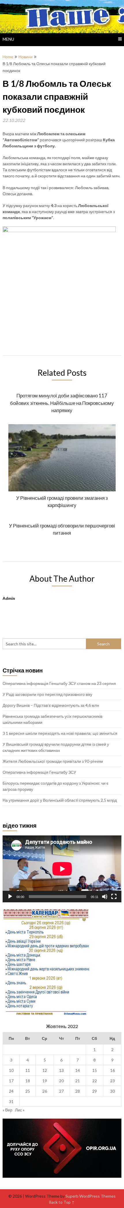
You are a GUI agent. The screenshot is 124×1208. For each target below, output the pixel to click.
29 (94, 1091)
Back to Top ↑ (62, 1202)
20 (61, 1080)
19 (44, 1080)
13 (61, 1070)
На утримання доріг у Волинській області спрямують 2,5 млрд (60, 800)
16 (112, 1070)
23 (112, 1080)
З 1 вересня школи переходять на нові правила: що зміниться (60, 733)
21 (77, 1080)
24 (11, 1091)
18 (27, 1080)
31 (11, 1101)
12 (44, 1070)
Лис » (20, 1109)
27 (61, 1091)
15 (94, 1070)
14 (77, 1070)
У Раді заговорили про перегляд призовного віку (47, 694)
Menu (8, 39)
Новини (25, 56)
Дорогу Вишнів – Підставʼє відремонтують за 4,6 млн (51, 705)
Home (8, 56)
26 (44, 1091)
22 (94, 1080)
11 (27, 1070)
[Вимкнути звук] (105, 896)
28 (77, 1091)
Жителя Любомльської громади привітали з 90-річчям (53, 761)
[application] (62, 868)
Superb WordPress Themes (90, 1196)
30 (112, 1091)
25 (27, 1091)
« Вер (7, 1109)
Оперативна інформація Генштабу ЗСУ (39, 772)
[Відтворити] (10, 896)
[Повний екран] (114, 896)
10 (11, 1070)
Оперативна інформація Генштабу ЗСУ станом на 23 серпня (59, 683)
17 (11, 1080)
